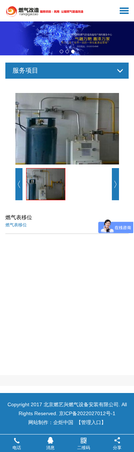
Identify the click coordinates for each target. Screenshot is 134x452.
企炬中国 (63, 422)
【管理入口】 (91, 422)
